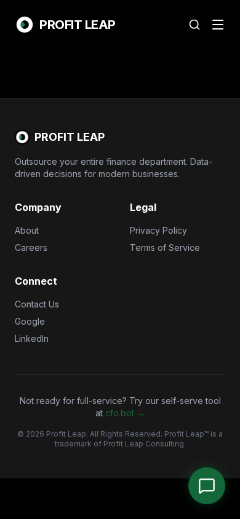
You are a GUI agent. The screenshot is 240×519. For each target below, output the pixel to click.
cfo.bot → (125, 413)
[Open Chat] (206, 485)
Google (30, 321)
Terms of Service (165, 247)
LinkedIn (32, 338)
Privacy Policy (158, 230)
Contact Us (37, 304)
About (27, 230)
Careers (31, 247)
